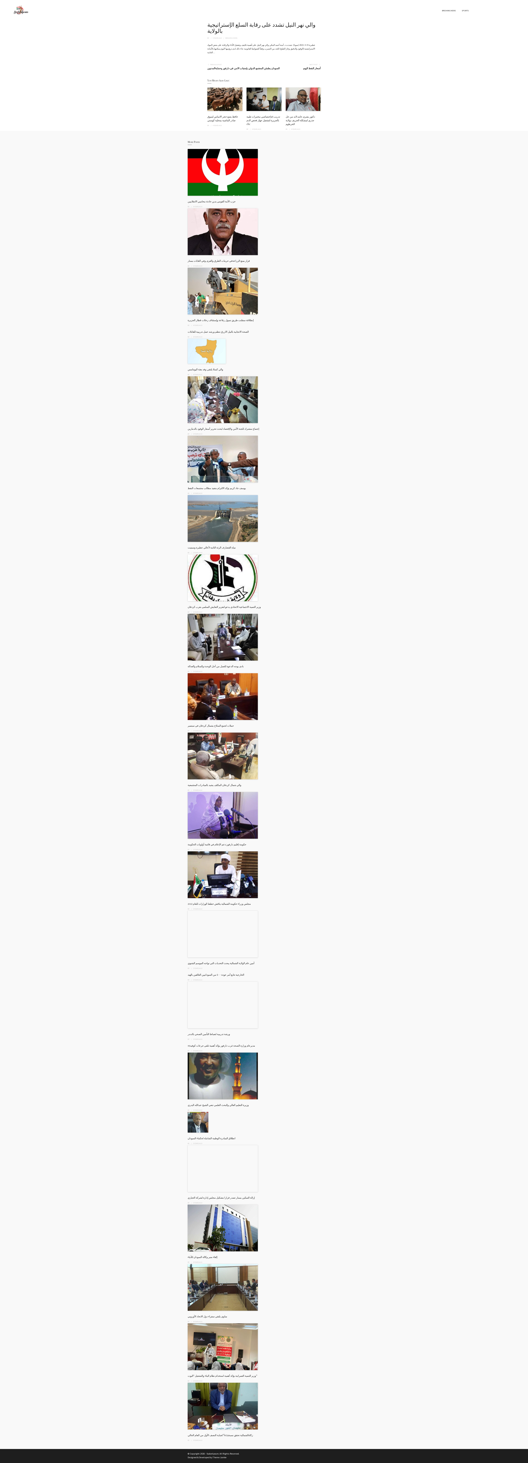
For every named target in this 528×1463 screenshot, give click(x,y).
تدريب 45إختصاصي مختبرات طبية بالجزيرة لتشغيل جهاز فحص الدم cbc (263, 120)
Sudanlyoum (213, 1453)
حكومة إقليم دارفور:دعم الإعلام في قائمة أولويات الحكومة (217, 844)
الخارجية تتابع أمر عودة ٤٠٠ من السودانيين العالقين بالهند (216, 974)
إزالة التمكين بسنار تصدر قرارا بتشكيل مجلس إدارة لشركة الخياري (221, 1197)
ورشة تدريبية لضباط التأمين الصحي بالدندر (209, 1034)
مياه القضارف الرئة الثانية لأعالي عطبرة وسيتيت (212, 547)
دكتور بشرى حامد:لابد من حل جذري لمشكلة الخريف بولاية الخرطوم (300, 120)
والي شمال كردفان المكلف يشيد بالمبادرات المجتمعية (214, 785)
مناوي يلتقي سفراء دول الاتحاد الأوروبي (207, 1316)
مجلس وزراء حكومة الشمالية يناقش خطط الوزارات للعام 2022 (219, 903)
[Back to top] (525, 1460)
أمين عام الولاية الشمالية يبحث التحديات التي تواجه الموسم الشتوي (221, 963)
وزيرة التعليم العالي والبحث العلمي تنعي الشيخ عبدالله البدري (218, 1105)
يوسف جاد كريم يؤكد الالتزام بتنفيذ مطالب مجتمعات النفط (217, 488)
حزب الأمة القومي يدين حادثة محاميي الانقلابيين (212, 201)
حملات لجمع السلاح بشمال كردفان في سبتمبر (211, 725)
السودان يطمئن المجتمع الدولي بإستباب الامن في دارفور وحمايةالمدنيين (243, 68)
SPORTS (465, 10)
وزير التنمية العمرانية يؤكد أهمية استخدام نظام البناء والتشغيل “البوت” (222, 1375)
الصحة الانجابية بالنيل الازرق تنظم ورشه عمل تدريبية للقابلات (218, 331)
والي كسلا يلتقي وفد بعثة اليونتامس (205, 369)
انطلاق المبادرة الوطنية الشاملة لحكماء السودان (211, 1138)
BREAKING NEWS (449, 10)
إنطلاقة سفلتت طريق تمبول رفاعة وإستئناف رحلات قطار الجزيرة (221, 320)
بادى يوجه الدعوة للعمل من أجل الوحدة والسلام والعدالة (216, 666)
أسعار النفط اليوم (312, 68)
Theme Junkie (219, 1457)
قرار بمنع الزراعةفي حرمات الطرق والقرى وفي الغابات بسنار (219, 260)
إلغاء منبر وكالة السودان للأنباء (202, 1257)
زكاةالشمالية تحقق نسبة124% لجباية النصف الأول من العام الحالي (220, 1435)
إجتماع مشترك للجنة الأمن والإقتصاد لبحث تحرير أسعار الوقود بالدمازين (223, 428)
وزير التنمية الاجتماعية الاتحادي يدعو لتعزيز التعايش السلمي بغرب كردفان (224, 606)
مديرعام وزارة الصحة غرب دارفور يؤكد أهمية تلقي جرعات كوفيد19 (221, 1045)
